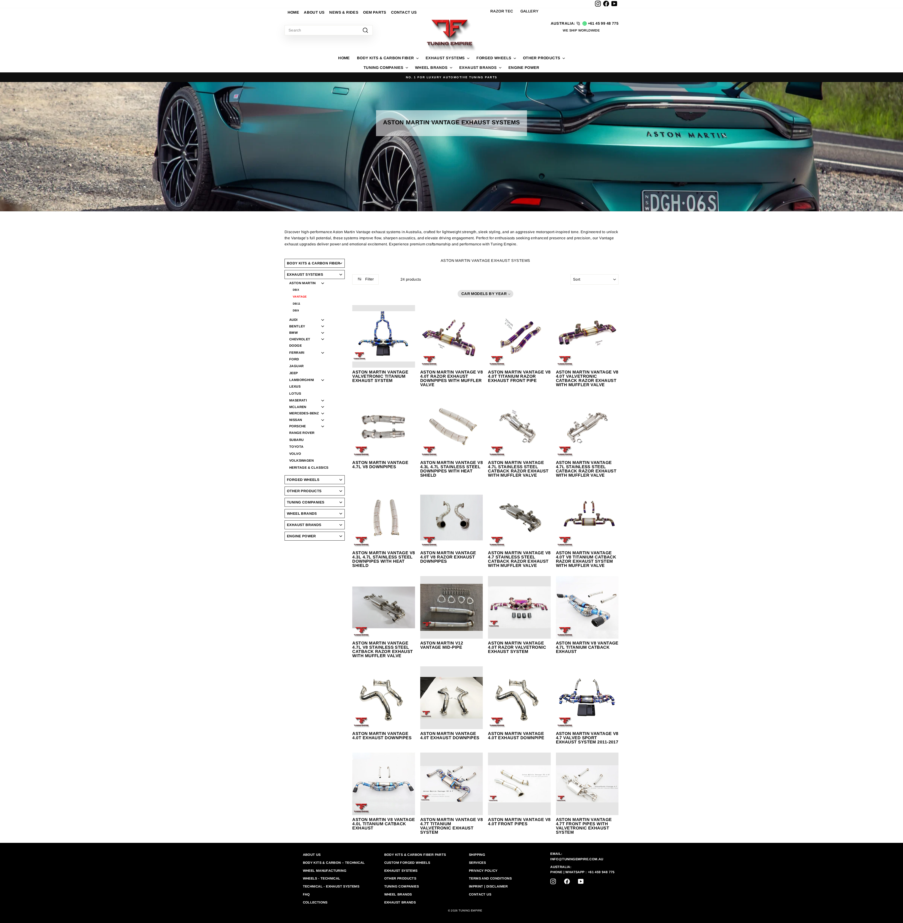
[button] (485, 293)
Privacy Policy (483, 870)
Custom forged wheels (407, 862)
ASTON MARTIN (302, 283)
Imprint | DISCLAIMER (488, 886)
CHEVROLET (299, 339)
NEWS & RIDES (343, 12)
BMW (293, 332)
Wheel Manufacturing (325, 870)
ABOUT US (314, 12)
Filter (369, 279)
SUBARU (296, 440)
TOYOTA (296, 446)
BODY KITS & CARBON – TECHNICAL (334, 862)
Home (344, 58)
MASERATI (298, 400)
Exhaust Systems (401, 870)
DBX (296, 289)
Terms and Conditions (490, 878)
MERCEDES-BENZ (304, 413)
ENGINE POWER (523, 68)
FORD (294, 359)
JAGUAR (296, 366)
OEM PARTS (374, 12)
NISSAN (295, 420)
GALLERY (529, 11)
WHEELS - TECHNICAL (322, 878)
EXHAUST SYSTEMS (446, 58)
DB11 (297, 303)
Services (477, 862)
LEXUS (295, 386)
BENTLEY (297, 326)
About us (312, 854)
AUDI (293, 320)
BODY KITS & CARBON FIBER (386, 58)
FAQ (306, 894)
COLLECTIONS (315, 902)
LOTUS (295, 393)
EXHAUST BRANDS (478, 68)
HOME (293, 12)
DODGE (295, 345)
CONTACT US (404, 12)
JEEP (293, 373)
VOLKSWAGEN (301, 461)
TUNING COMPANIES (384, 68)
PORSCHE (297, 426)
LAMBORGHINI (301, 380)
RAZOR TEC (501, 11)
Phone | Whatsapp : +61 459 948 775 (582, 872)
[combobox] (329, 30)
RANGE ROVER (301, 433)
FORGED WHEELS (494, 58)
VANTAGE (300, 296)
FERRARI (297, 352)
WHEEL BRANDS (432, 68)
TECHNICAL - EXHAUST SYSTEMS (331, 886)
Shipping (477, 854)
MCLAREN (297, 407)
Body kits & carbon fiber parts (415, 854)
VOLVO (295, 454)
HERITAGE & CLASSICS (309, 467)
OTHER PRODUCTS (542, 58)
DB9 (296, 310)
